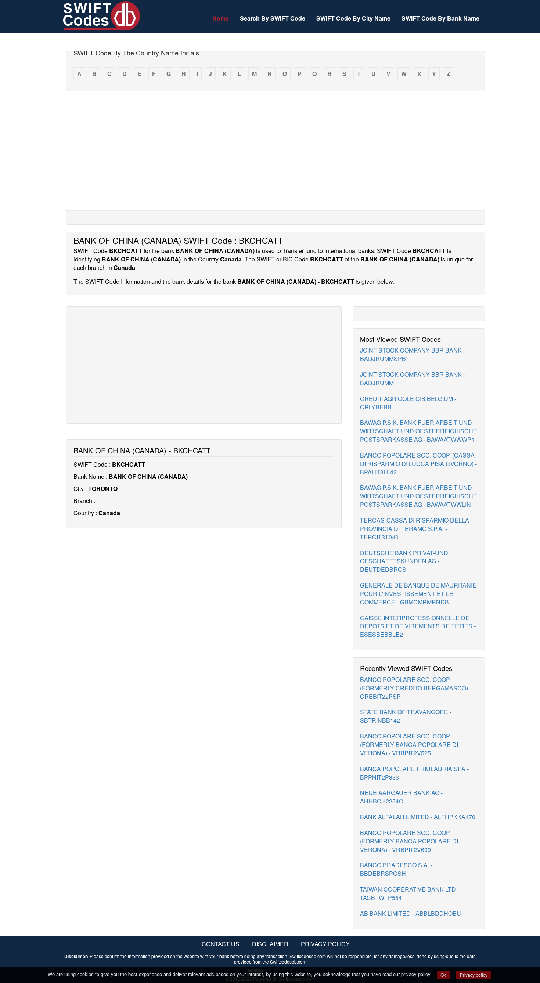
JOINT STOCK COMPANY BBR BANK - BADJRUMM (412, 378)
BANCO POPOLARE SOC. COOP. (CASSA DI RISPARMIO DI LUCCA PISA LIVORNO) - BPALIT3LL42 (418, 463)
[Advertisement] (275, 150)
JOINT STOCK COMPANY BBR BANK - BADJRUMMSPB (412, 354)
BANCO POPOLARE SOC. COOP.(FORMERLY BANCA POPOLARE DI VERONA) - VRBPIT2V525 (409, 744)
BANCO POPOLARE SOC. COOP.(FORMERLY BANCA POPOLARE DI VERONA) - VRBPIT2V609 (409, 841)
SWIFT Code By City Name (353, 18)
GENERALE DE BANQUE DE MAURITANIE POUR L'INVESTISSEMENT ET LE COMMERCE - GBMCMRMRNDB (418, 593)
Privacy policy (473, 975)
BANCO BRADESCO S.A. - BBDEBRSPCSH (396, 869)
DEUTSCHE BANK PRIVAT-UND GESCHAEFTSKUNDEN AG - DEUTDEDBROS (404, 561)
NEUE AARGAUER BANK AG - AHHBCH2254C (401, 796)
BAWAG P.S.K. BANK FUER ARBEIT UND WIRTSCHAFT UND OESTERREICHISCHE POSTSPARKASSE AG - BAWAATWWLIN (418, 496)
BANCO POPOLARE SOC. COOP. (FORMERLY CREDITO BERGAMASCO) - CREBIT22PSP (415, 688)
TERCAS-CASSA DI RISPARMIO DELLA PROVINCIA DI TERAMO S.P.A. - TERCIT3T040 (414, 528)
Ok (443, 975)
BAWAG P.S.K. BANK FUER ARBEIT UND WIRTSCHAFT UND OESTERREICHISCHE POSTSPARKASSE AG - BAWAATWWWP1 (418, 431)
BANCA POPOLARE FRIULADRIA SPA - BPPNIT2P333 (414, 773)
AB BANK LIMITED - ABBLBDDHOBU (410, 913)
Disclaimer (270, 944)
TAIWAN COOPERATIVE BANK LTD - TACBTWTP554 (409, 893)
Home (220, 18)
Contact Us (221, 944)
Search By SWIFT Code (272, 18)
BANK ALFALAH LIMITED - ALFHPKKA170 (417, 817)
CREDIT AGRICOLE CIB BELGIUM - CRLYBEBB (408, 402)
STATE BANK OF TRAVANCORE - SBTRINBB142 (405, 716)
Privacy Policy (325, 944)
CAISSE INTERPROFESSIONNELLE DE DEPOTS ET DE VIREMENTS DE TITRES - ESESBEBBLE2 (418, 626)
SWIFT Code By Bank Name (440, 18)
